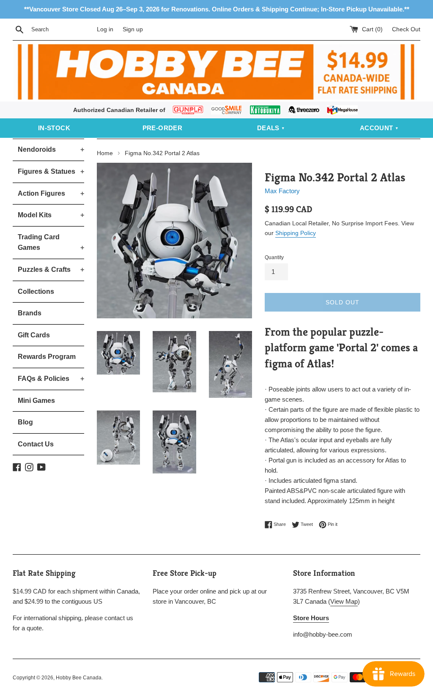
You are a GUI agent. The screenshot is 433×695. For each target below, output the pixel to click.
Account (376, 127)
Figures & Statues (51, 171)
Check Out (406, 29)
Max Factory (282, 190)
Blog (25, 422)
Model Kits (51, 215)
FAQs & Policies (51, 378)
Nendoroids (51, 149)
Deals (268, 127)
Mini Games (36, 400)
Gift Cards (34, 335)
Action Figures (51, 193)
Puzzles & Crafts (51, 269)
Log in (105, 29)
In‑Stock (54, 127)
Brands (29, 313)
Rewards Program (47, 356)
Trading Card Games (51, 242)
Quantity (274, 257)
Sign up (133, 29)
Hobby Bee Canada (78, 678)
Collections (36, 291)
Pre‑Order (163, 127)
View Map (344, 601)
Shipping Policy (295, 233)
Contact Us (36, 444)
